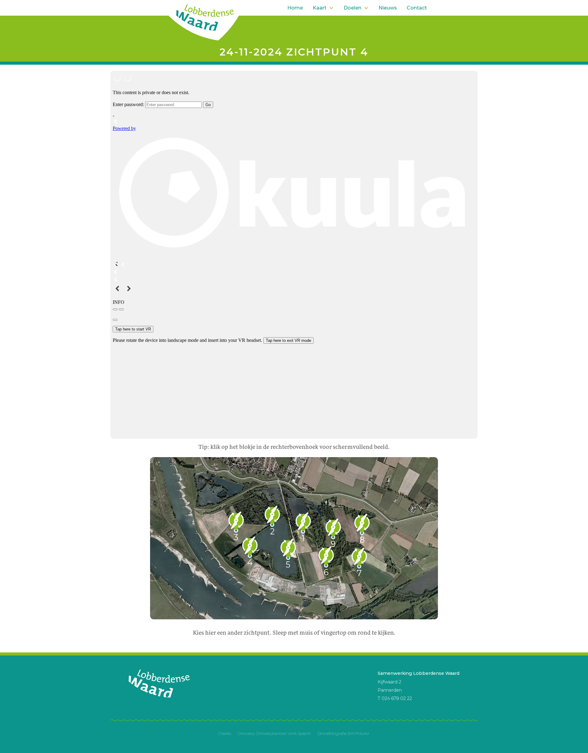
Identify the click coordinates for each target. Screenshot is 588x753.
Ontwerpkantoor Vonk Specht (283, 733)
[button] (323, 8)
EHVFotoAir (359, 733)
